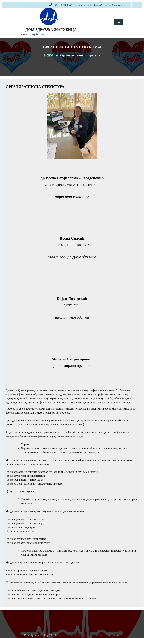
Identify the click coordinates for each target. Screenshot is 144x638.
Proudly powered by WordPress (43, 635)
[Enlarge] (92, 98)
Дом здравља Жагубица (51, 29)
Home (48, 55)
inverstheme (111, 635)
